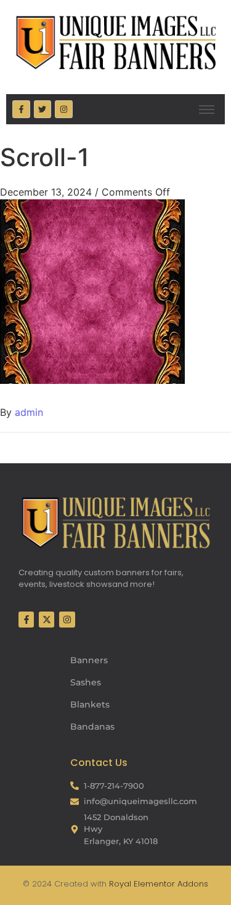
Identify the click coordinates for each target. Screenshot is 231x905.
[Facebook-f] (21, 109)
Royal (120, 884)
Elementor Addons (169, 884)
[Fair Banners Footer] (115, 522)
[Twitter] (43, 109)
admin (29, 412)
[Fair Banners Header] (115, 42)
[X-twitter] (46, 619)
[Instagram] (64, 109)
